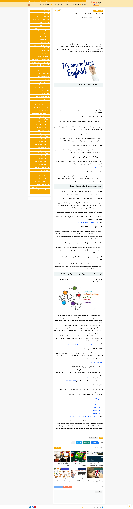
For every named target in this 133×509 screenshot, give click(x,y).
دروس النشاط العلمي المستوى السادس (40, 113)
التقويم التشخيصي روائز (44, 25)
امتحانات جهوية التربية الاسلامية (42, 70)
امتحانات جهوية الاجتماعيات (43, 67)
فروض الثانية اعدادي (44, 42)
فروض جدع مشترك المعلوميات (42, 184)
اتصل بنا (82, 1)
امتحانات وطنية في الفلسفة (43, 101)
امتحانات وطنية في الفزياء (43, 99)
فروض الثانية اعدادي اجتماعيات (42, 150)
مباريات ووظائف (45, 192)
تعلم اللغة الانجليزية (45, 59)
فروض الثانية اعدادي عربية (43, 158)
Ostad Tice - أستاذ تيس (87, 507)
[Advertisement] (78, 31)
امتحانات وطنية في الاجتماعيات (42, 90)
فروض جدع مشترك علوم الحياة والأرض (40, 187)
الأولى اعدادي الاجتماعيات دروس (42, 13)
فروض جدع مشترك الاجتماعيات (42, 167)
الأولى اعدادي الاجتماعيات (43, 11)
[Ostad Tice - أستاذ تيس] (96, 3)
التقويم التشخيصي (45, 28)
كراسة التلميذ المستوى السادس (42, 30)
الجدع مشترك (56, 4)
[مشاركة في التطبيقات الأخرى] (73, 442)
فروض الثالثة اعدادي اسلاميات (42, 135)
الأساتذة (84, 4)
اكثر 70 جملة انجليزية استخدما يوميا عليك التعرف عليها (79, 481)
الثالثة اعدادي (62, 4)
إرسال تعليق (98, 491)
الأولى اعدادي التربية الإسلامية (42, 16)
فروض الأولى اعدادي (44, 36)
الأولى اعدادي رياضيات (36, 62)
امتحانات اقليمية (57, 1)
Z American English (96, 362)
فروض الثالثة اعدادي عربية (43, 141)
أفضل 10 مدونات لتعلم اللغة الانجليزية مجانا (86, 222)
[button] (95, 442)
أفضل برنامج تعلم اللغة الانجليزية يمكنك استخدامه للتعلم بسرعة (95, 481)
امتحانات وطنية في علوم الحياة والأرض (40, 107)
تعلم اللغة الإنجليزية (44, 4)
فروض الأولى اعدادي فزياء (43, 130)
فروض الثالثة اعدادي (44, 39)
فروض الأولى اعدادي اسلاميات (42, 118)
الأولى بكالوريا (46, 64)
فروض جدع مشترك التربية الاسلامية (41, 170)
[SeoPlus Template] (103, 507)
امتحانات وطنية (41, 1)
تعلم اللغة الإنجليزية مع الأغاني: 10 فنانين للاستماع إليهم (83, 167)
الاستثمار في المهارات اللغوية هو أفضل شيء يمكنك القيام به (82, 344)
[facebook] (32, 1)
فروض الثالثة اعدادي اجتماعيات (42, 133)
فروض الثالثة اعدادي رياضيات (42, 138)
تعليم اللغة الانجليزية (98, 10)
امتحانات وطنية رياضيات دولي (42, 84)
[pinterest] (34, 1)
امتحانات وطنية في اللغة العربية (42, 104)
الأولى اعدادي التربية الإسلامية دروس (41, 19)
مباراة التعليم (35, 59)
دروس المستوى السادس (43, 53)
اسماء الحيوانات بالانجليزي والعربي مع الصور (63, 481)
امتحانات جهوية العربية (44, 73)
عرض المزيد (57, 447)
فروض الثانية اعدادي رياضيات (42, 155)
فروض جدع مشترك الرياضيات (42, 172)
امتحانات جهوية (49, 1)
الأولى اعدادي (76, 4)
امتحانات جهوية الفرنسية (43, 76)
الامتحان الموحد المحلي (66, 1)
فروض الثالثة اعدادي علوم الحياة (42, 144)
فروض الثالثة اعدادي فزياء (43, 147)
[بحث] (29, 5)
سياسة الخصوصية (75, 1)
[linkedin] (29, 1)
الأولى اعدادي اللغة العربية (43, 47)
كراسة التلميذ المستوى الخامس (42, 56)
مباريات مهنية (46, 62)
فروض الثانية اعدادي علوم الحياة (42, 161)
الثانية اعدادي (69, 4)
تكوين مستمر (35, 28)
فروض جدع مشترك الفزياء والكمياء (41, 175)
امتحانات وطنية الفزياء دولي (43, 82)
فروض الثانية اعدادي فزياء (43, 164)
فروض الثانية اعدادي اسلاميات (42, 153)
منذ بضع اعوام (100, 462)
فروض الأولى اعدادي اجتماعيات (42, 116)
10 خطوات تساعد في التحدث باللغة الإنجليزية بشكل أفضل (83, 416)
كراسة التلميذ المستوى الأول (43, 189)
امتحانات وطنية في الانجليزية (42, 93)
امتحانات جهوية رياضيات (43, 79)
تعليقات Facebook (58, 486)
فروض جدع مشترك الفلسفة (43, 178)
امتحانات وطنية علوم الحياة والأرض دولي (40, 87)
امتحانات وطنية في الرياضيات (42, 96)
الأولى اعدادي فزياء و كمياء (43, 50)
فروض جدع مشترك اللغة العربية (42, 181)
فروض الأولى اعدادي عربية (43, 127)
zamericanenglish (71, 381)
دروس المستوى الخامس (43, 110)
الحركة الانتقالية (35, 64)
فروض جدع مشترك (45, 33)
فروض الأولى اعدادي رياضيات (42, 124)
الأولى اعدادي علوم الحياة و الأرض (41, 45)
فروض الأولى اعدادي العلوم (43, 121)
